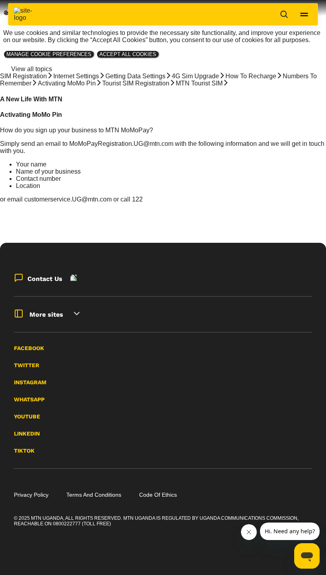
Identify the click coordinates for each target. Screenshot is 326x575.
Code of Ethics (158, 495)
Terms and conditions (93, 495)
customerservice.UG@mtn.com (68, 199)
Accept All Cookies (127, 54)
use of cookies (243, 40)
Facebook (29, 348)
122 (137, 199)
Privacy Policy (31, 495)
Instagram (30, 382)
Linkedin (27, 433)
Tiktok (24, 450)
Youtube (27, 416)
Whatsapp (29, 399)
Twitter (26, 365)
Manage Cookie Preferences (48, 54)
